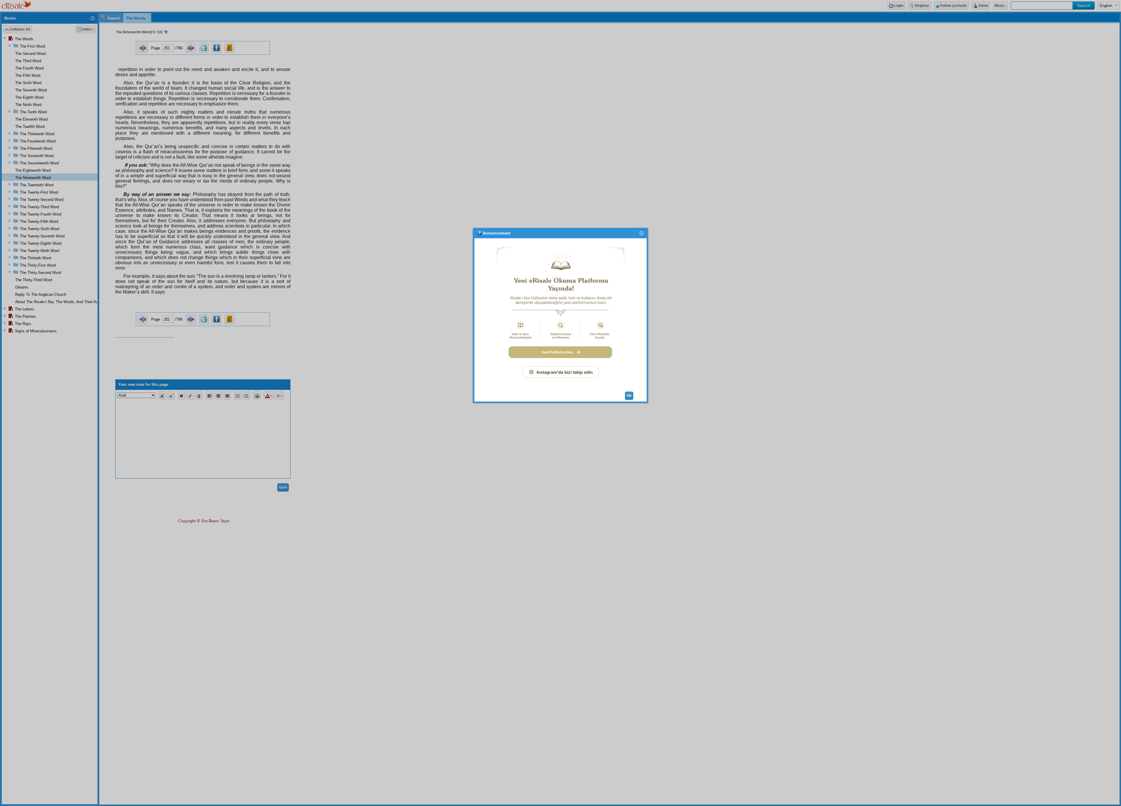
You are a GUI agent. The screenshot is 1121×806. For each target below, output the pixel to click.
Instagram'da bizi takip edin (565, 372)
